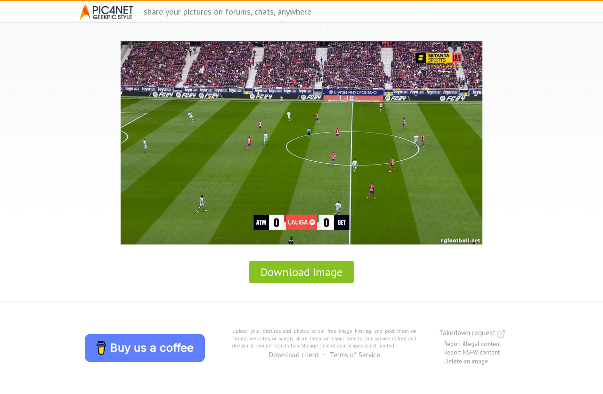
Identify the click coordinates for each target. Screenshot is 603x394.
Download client (294, 354)
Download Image (301, 272)
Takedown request (468, 332)
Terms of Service (355, 354)
